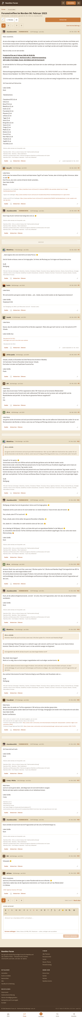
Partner (45, 978)
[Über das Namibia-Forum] (3, 3)
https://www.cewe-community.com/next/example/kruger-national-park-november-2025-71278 (50, 726)
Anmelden (71, 3)
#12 (78, 564)
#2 (78, 168)
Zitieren (23, 161)
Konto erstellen (6, 976)
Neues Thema (47, 962)
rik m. (8, 412)
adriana (9, 873)
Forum (3, 9)
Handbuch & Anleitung (7, 984)
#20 (78, 873)
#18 (78, 819)
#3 (78, 210)
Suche (44, 959)
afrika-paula (10, 355)
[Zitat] (48, 910)
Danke (6, 161)
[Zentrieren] (44, 910)
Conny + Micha (11, 780)
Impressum (4, 992)
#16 (78, 744)
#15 (78, 700)
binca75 (9, 168)
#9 (78, 412)
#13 (78, 591)
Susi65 (8, 317)
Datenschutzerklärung (8, 995)
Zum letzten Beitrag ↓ (73, 25)
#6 (78, 317)
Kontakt (3, 1003)
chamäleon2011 (11, 32)
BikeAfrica (9, 250)
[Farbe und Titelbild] (16, 20)
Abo (2, 981)
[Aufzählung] (41, 910)
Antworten (63, 20)
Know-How (46, 973)
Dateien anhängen (10, 931)
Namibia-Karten (47, 981)
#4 (78, 250)
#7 (78, 354)
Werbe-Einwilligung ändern (9, 997)
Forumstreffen (11, 9)
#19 (78, 856)
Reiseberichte (47, 957)
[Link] (59, 910)
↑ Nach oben (76, 900)
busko (8, 285)
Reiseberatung (47, 964)
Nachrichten (5, 978)
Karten (45, 976)
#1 (78, 31)
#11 (78, 500)
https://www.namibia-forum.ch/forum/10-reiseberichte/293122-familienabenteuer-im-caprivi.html (43, 194)
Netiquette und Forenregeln (9, 1000)
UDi (7, 383)
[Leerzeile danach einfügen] (54, 910)
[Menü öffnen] (79, 3)
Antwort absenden (71, 936)
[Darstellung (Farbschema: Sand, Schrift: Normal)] (63, 3)
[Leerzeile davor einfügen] (51, 910)
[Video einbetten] (66, 910)
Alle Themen (46, 954)
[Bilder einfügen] (74, 910)
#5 (78, 285)
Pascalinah (10, 700)
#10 (78, 441)
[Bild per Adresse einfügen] (69, 910)
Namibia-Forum (11, 3)
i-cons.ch (32, 1008)
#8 (78, 383)
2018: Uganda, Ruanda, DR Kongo (12, 890)
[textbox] (41, 923)
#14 (78, 629)
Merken (9, 20)
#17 (78, 780)
